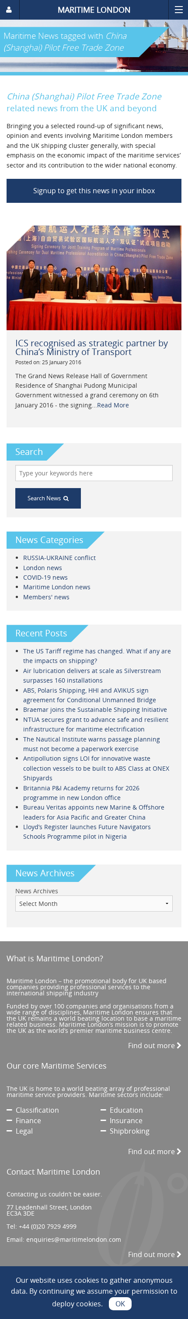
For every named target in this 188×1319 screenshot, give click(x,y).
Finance (26, 1120)
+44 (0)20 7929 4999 (48, 1226)
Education (124, 1110)
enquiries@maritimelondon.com (73, 1239)
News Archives (36, 891)
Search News (45, 498)
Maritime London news (57, 587)
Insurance (124, 1120)
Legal (22, 1131)
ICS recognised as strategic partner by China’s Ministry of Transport (91, 347)
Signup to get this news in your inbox (94, 190)
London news (42, 568)
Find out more (152, 1045)
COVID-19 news (45, 577)
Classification (35, 1110)
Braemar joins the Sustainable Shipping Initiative (95, 709)
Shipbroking (128, 1131)
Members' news (46, 597)
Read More (113, 405)
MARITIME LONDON (94, 9)
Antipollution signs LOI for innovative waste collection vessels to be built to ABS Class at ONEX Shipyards (96, 768)
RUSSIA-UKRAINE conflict (59, 558)
